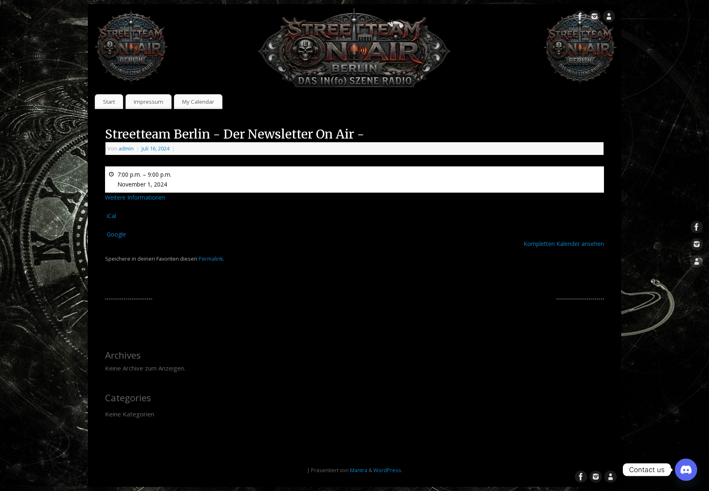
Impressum (148, 101)
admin (126, 148)
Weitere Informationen (135, 197)
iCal (111, 216)
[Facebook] (580, 17)
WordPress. (388, 470)
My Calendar (198, 101)
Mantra (358, 470)
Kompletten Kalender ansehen (564, 244)
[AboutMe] (609, 17)
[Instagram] (594, 17)
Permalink (211, 258)
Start (109, 101)
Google (116, 234)
